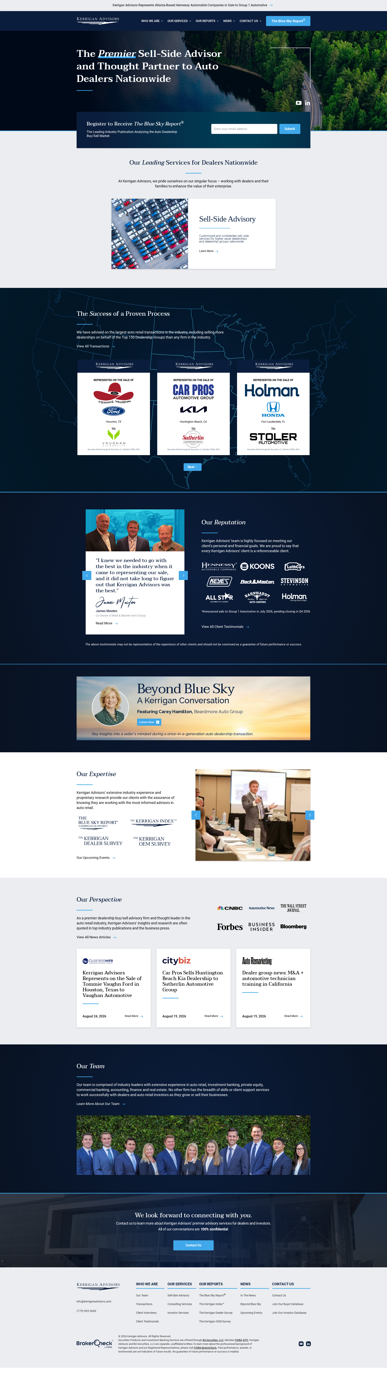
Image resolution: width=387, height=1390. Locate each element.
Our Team (142, 1295)
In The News (248, 1295)
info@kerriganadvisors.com (94, 1301)
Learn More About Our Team (98, 1104)
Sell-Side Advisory (178, 1295)
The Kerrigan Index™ (211, 1304)
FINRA (238, 1340)
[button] (150, 21)
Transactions (144, 1304)
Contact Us (193, 1245)
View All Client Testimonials (222, 627)
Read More (104, 620)
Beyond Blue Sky (250, 1304)
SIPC (245, 1340)
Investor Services (178, 1312)
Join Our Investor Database (289, 1312)
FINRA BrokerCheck (205, 1347)
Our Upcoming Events (93, 858)
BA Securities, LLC (213, 1340)
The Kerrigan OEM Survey (215, 1321)
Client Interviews (146, 1312)
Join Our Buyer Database (287, 1304)
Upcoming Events (251, 1312)
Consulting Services (179, 1304)
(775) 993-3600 (86, 1311)
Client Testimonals (147, 1321)
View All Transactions (93, 346)
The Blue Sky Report (288, 20)
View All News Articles (94, 937)
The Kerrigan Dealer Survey (216, 1312)
